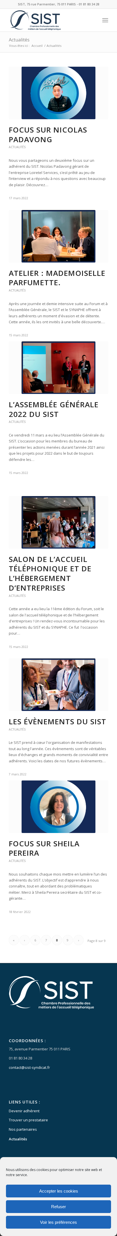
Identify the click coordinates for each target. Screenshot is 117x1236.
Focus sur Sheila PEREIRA (44, 848)
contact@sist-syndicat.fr (29, 1067)
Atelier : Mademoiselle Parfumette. (57, 278)
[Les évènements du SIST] (58, 684)
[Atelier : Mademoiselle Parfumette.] (58, 236)
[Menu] (105, 20)
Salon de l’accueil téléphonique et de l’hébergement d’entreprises (50, 573)
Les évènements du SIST (57, 721)
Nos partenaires (23, 1129)
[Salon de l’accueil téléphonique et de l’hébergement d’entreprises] (58, 522)
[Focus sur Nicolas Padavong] (58, 93)
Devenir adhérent (24, 1110)
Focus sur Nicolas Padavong (48, 134)
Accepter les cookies (58, 1191)
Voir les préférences (58, 1222)
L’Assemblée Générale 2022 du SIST (54, 409)
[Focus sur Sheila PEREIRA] (58, 806)
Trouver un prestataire (28, 1119)
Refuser (58, 1206)
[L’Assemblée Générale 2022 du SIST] (58, 367)
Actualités (19, 40)
